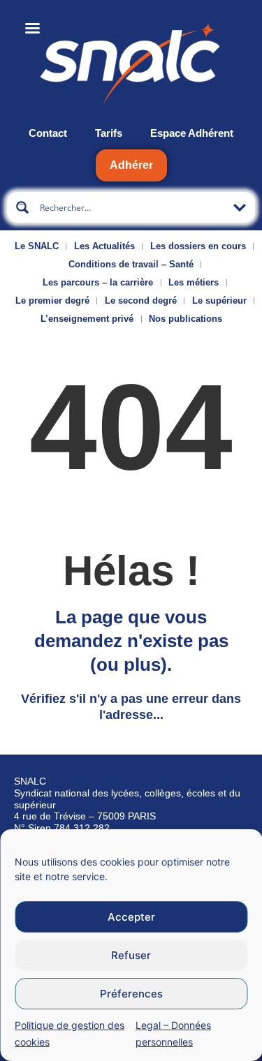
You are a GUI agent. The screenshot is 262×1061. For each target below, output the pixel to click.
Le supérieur (219, 300)
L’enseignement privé (87, 318)
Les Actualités (104, 246)
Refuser (131, 955)
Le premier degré (52, 300)
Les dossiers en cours (198, 246)
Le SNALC (37, 246)
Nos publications (185, 318)
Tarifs (108, 133)
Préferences (131, 993)
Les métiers (193, 282)
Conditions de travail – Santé (131, 264)
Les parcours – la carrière (98, 282)
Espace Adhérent (191, 133)
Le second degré (141, 300)
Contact (48, 133)
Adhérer (131, 165)
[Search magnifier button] (22, 207)
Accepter (131, 916)
